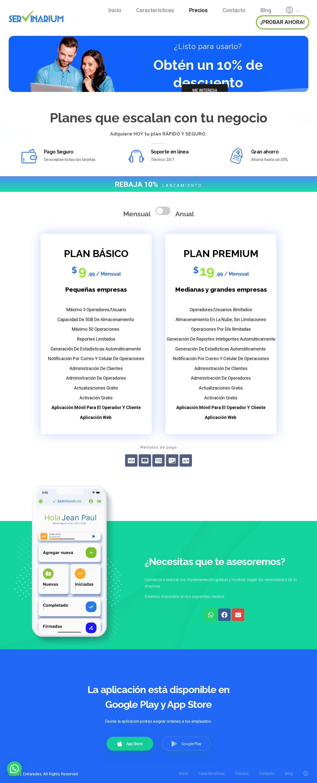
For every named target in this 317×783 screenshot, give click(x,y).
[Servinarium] (38, 16)
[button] (14, 768)
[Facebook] (224, 615)
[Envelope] (238, 615)
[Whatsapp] (211, 615)
